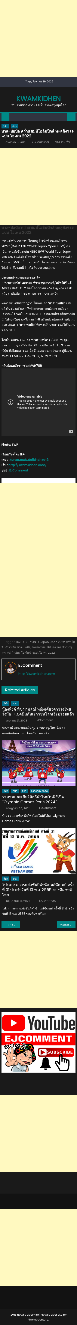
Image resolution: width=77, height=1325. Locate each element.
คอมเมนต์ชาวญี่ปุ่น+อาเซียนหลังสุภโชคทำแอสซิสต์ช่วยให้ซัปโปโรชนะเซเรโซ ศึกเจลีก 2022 (67, 924)
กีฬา (5, 126)
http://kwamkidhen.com (36, 674)
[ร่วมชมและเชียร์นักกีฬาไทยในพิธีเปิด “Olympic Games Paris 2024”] (39, 763)
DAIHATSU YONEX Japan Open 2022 (40, 642)
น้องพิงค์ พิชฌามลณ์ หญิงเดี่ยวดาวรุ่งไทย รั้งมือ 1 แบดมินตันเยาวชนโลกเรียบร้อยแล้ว (38, 712)
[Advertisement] (38, 38)
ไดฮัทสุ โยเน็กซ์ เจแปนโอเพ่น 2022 (33, 653)
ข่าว (14, 126)
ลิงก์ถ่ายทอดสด (39, 791)
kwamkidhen (38, 98)
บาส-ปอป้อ (23, 647)
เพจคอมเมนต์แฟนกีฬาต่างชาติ (29, 460)
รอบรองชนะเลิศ (41, 647)
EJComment (40, 142)
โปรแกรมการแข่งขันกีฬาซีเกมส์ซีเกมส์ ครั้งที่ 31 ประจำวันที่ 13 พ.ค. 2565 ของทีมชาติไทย (38, 889)
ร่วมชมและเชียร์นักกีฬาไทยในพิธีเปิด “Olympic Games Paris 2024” (33, 799)
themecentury (38, 1320)
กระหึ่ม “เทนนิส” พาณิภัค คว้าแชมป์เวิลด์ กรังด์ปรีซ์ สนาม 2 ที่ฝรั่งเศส (14, 924)
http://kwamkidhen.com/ (28, 465)
